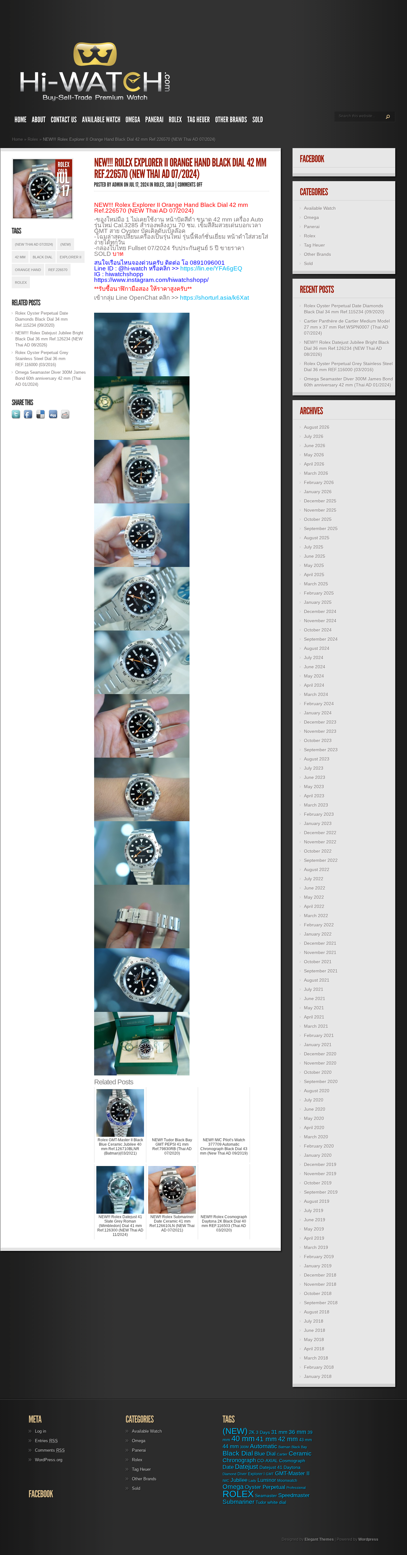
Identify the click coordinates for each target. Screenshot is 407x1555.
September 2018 (321, 1302)
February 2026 (319, 482)
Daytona (292, 1467)
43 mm (305, 1440)
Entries (46, 1440)
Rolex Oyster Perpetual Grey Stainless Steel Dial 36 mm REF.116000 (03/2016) (41, 358)
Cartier (282, 1454)
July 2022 (313, 878)
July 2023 (313, 768)
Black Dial (42, 257)
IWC (226, 1481)
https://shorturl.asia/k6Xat (214, 297)
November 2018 (320, 1284)
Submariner (238, 1501)
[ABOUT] (38, 121)
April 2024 (314, 685)
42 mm (20, 257)
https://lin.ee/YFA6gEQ (211, 268)
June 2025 (314, 556)
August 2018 (316, 1311)
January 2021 (318, 1044)
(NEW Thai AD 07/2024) (34, 244)
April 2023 (314, 795)
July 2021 (313, 989)
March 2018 (316, 1358)
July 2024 (313, 657)
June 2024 (314, 666)
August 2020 (316, 1090)
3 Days (263, 1432)
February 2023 (319, 814)
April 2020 (314, 1127)
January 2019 (318, 1265)
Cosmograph (292, 1460)
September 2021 (321, 970)
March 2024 (316, 694)
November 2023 (320, 731)
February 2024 (319, 703)
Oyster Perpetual (265, 1487)
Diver (242, 1474)
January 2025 (318, 602)
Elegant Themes (319, 1539)
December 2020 (320, 1053)
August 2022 (316, 869)
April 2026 (314, 464)
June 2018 (314, 1330)
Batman (284, 1447)
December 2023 (320, 722)
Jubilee (239, 1480)
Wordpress (368, 1539)
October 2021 (318, 961)
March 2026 (316, 473)
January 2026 (318, 491)
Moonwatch (287, 1480)
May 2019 (314, 1228)
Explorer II (70, 257)
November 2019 (320, 1173)
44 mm (231, 1446)
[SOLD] (258, 121)
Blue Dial (265, 1454)
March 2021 (316, 1026)
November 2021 (320, 952)
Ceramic (300, 1453)
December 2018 (320, 1275)
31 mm (279, 1432)
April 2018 (314, 1348)
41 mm (266, 1439)
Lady (252, 1481)
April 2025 (314, 574)
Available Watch (320, 208)
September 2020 (321, 1081)
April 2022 (314, 906)
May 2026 (314, 454)
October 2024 (318, 629)
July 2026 (313, 436)
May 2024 (314, 676)
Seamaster (266, 1495)
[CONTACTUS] (63, 121)
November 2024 (320, 620)
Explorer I (256, 1474)
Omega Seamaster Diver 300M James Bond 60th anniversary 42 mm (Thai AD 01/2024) (50, 378)
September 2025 (321, 528)
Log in (40, 1431)
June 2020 (314, 1109)
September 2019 (321, 1192)
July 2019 (313, 1210)
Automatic (263, 1446)
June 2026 (314, 445)
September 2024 (321, 639)
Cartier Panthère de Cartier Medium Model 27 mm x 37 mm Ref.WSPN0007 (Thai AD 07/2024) (347, 327)
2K (252, 1432)
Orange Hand (28, 270)
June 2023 (314, 777)
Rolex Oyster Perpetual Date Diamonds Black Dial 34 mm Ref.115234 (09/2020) (41, 319)
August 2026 (316, 427)
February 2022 (319, 924)
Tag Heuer (314, 245)
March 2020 (316, 1136)
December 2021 (320, 943)
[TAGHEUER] (199, 121)
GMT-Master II (292, 1473)
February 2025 (319, 593)
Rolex (33, 139)
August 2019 (316, 1201)
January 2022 (318, 934)
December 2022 (320, 832)
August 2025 (316, 537)
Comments (50, 1450)
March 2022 (316, 915)
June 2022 (314, 887)
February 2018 (319, 1367)
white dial (276, 1502)
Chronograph (239, 1460)
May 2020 (314, 1118)
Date (228, 1467)
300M (244, 1447)
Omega (311, 217)
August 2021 (316, 980)
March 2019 (316, 1247)
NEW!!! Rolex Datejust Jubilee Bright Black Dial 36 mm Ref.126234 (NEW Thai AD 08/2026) (49, 339)
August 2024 (316, 648)
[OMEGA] (133, 121)
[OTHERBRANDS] (231, 121)
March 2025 (316, 583)
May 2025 (314, 565)
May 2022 (314, 897)
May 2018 (314, 1339)
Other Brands (317, 254)
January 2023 (318, 823)
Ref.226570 (57, 270)
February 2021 (319, 1035)
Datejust (246, 1466)
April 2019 (314, 1238)
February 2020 (319, 1146)
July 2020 (313, 1099)
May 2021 (314, 1007)
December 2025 (320, 500)
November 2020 (320, 1063)
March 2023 (316, 805)
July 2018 (313, 1321)
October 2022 (318, 851)
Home (17, 139)
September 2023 (321, 749)
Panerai (312, 226)
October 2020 (318, 1072)
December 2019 (320, 1164)
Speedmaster (294, 1495)
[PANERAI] (154, 121)
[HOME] (20, 121)
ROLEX (21, 282)
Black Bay (299, 1447)
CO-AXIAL (267, 1460)
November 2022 (320, 841)
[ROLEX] (175, 121)
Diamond (229, 1474)
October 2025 (318, 519)
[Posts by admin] (117, 184)
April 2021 (314, 1017)
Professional (296, 1488)
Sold (308, 263)
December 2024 (320, 611)
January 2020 (318, 1155)
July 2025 (313, 546)
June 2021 (314, 998)
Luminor (267, 1480)
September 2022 (321, 860)
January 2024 (318, 712)
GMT (270, 1474)
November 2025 (320, 510)
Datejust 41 (270, 1467)
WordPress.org (48, 1459)
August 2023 (316, 758)
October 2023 (318, 740)
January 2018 (318, 1376)
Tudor (261, 1502)
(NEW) (65, 244)
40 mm (243, 1438)
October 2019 (318, 1182)
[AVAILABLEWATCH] (101, 121)
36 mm (297, 1432)
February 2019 (319, 1256)
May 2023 (314, 786)
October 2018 (318, 1293)
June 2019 (314, 1219)
